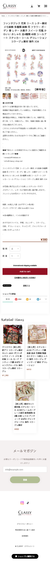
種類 (5, 249)
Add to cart (25, 271)
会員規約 (25, 536)
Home (3, 16)
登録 (25, 479)
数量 (5, 256)
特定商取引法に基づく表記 (25, 530)
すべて (8, 299)
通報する (26, 285)
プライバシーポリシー (25, 524)
